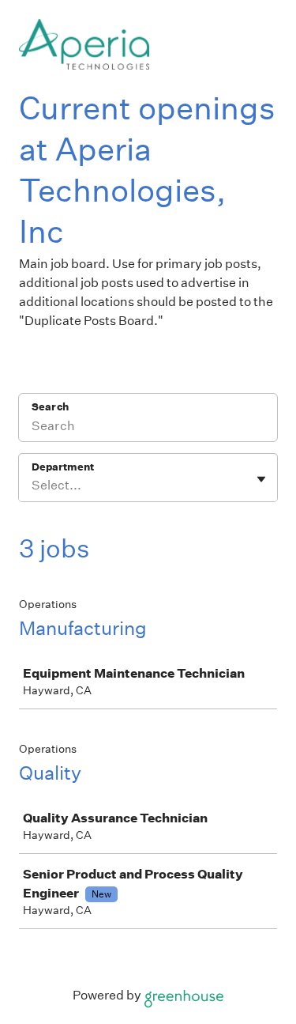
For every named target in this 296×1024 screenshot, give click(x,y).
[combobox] (33, 485)
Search (50, 407)
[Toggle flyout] (261, 479)
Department (63, 467)
